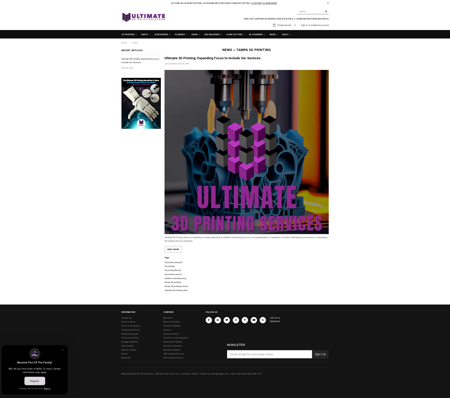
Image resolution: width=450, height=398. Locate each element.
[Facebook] (209, 320)
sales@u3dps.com (220, 374)
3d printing (170, 266)
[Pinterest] (245, 320)
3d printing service (173, 274)
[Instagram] (236, 320)
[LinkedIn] (218, 320)
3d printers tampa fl (173, 262)
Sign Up (320, 354)
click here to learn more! (264, 3)
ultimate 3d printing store (176, 290)
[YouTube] (254, 320)
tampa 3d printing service (176, 286)
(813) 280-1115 (254, 374)
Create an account (320, 25)
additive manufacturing (175, 278)
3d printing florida (173, 270)
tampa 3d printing (173, 282)
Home (124, 43)
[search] (313, 11)
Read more (173, 249)
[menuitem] (129, 34)
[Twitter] (227, 320)
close (328, 3)
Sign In (304, 25)
